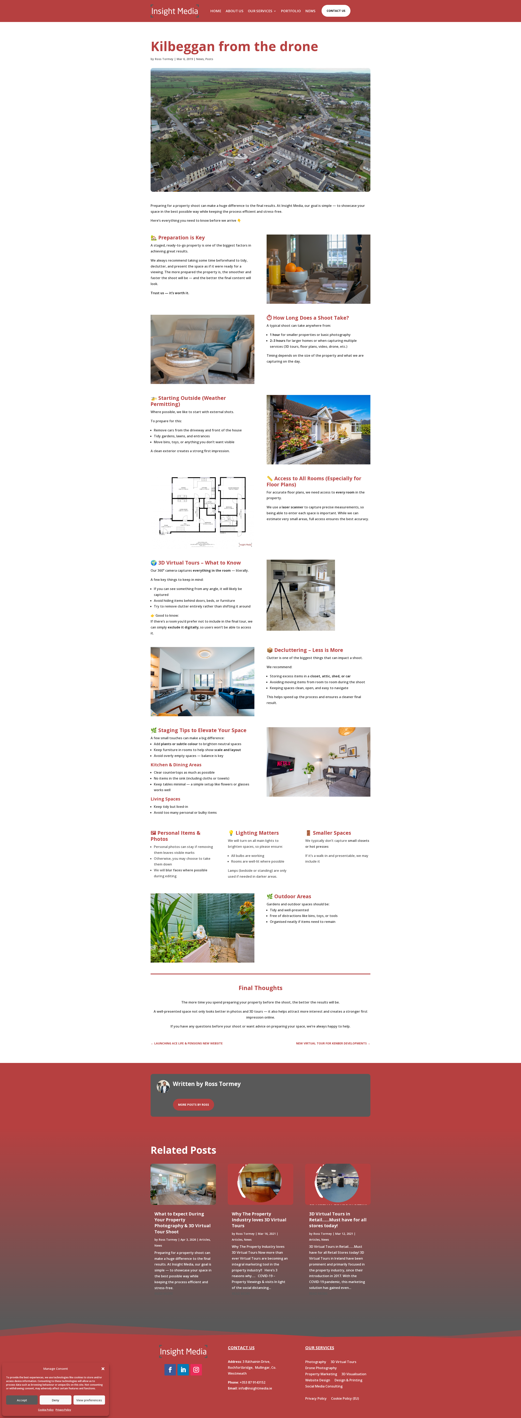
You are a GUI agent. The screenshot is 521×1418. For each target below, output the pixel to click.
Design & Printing (348, 1380)
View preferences (89, 1400)
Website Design (317, 1380)
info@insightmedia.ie (255, 1388)
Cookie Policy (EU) (345, 1399)
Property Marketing (321, 1374)
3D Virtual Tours (343, 1362)
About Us (234, 11)
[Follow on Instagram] (196, 1369)
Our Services (260, 11)
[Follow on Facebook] (170, 1369)
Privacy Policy (63, 1409)
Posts (209, 59)
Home (215, 11)
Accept (22, 1400)
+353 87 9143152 (252, 1382)
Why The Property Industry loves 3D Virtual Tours (259, 1220)
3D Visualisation (353, 1374)
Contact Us (336, 11)
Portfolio (291, 11)
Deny (55, 1400)
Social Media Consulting (324, 1386)
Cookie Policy (46, 1409)
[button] (103, 1369)
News (310, 11)
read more (163, 1293)
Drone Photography (321, 1368)
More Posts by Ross (193, 1105)
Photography (315, 1362)
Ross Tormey (164, 59)
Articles (204, 1239)
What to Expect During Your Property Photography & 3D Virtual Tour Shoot (182, 1223)
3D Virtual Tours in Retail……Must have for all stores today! (338, 1220)
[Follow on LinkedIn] (183, 1369)
